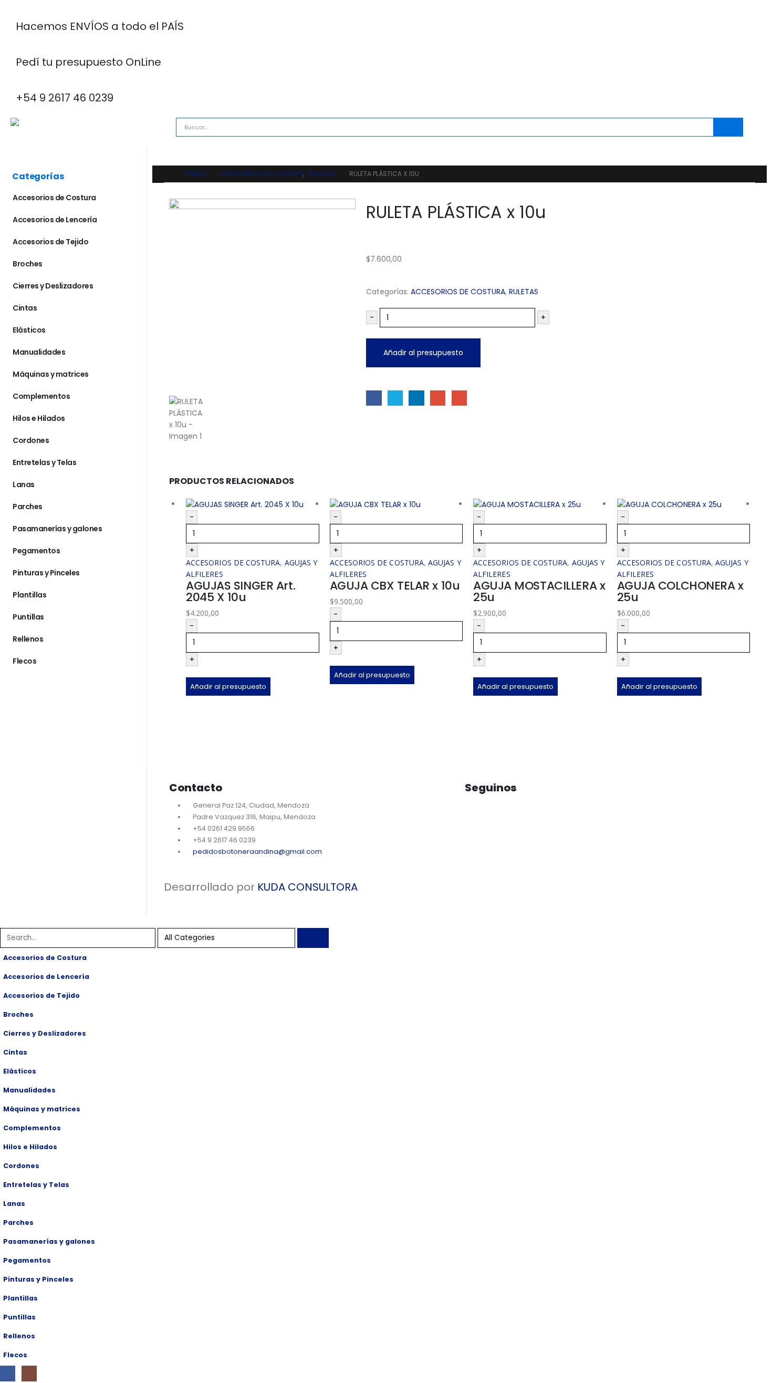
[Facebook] (7, 1373)
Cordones (31, 440)
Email (459, 398)
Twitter (395, 398)
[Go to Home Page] (167, 174)
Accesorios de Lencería (55, 219)
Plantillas (29, 595)
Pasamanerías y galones (57, 528)
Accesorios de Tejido (50, 241)
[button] (6, 921)
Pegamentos (36, 550)
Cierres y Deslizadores (53, 286)
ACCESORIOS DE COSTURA (458, 291)
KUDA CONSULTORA (307, 887)
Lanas (24, 484)
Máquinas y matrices (51, 374)
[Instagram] (506, 816)
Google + (437, 398)
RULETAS (523, 291)
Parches (28, 506)
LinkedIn (416, 398)
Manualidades (39, 352)
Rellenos (28, 639)
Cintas (25, 308)
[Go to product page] (252, 504)
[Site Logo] (55, 122)
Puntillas (28, 617)
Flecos (24, 661)
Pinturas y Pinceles (46, 572)
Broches (28, 264)
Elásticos (29, 330)
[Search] (728, 127)
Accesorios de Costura (54, 197)
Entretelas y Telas (44, 462)
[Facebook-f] (478, 816)
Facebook (373, 398)
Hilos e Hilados (39, 418)
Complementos (41, 396)
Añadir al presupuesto (423, 352)
